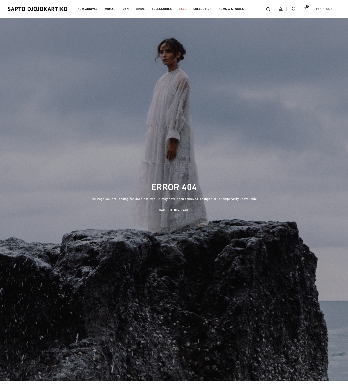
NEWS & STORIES (231, 9)
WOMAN (110, 9)
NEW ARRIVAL (88, 9)
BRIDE (140, 9)
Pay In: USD (324, 9)
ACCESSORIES (162, 9)
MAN (125, 9)
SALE (182, 9)
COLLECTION (202, 9)
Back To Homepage (174, 210)
